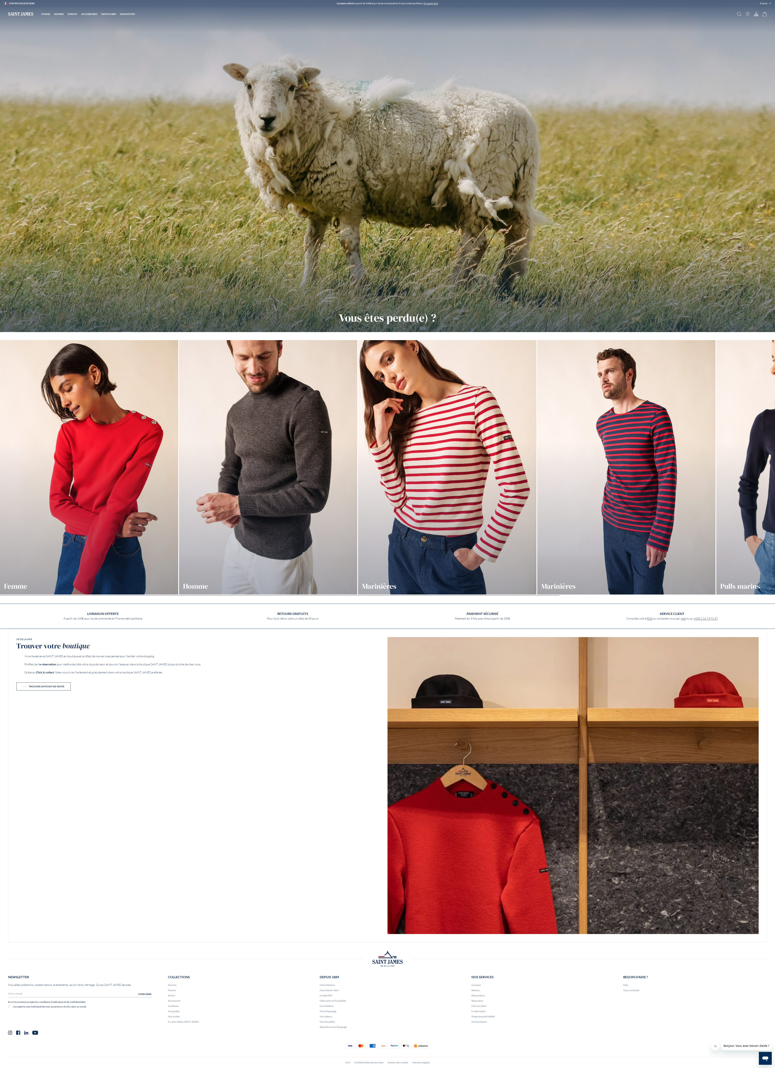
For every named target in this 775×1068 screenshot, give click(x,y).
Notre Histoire (327, 985)
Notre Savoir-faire (329, 990)
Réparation (477, 1000)
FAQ (649, 618)
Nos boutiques (479, 1021)
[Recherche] (739, 14)
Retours (475, 990)
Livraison (476, 985)
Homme (172, 985)
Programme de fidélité (483, 1016)
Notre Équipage (328, 1011)
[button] (765, 3)
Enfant (171, 995)
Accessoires (174, 1000)
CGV (347, 1062)
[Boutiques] (748, 14)
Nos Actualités (327, 1021)
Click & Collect (479, 1006)
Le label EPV (326, 995)
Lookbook (173, 1006)
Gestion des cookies (398, 1062)
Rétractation (478, 995)
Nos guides (173, 1011)
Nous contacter (631, 990)
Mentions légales (421, 1062)
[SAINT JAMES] (20, 14)
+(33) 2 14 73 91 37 (706, 618)
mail (683, 618)
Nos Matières (327, 1006)
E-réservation (478, 1011)
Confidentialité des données (368, 1062)
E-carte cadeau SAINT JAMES (183, 1021)
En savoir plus (431, 3)
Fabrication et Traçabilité (333, 1000)
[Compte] (756, 14)
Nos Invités (174, 1016)
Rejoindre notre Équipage (333, 1027)
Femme (172, 990)
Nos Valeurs (326, 1016)
